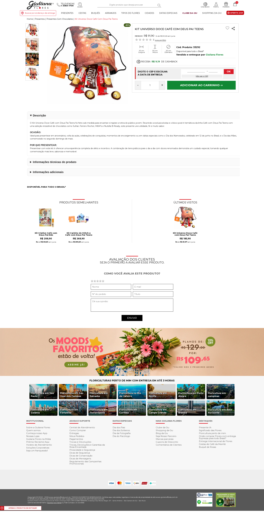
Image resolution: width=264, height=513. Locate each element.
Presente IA (205, 427)
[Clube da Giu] (132, 375)
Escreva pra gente (54, 503)
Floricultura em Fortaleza (69, 411)
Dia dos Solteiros (121, 430)
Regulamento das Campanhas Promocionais (85, 462)
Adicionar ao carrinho (200, 85)
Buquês (95, 13)
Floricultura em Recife (158, 395)
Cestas (82, 13)
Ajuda (79, 7)
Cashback (205, 7)
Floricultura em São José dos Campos (71, 395)
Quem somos (33, 430)
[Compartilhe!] (233, 28)
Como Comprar (77, 430)
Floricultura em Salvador (99, 395)
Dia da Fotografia (121, 433)
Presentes (67, 13)
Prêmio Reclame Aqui (37, 442)
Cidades (149, 13)
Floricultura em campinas (217, 395)
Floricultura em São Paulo (42, 395)
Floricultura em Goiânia (40, 411)
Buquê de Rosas (207, 447)
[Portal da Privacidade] (204, 496)
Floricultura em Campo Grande (158, 411)
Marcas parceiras (164, 439)
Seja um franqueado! (37, 450)
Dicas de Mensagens (80, 458)
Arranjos (110, 13)
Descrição (39, 115)
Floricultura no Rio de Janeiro (130, 395)
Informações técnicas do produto (54, 162)
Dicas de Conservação (80, 455)
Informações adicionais (48, 172)
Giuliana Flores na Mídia (38, 439)
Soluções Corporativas (37, 447)
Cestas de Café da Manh (212, 444)
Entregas (74, 433)
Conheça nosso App (36, 433)
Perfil (216, 7)
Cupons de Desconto (167, 442)
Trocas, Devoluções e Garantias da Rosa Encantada (87, 445)
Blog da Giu (162, 433)
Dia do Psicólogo (121, 436)
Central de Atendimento (82, 427)
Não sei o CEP (202, 76)
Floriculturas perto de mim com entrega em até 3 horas (132, 380)
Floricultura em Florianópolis (99, 411)
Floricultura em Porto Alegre (191, 395)
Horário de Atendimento (39, 444)
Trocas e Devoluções (80, 442)
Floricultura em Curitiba (128, 411)
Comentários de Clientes (169, 444)
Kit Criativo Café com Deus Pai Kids (46, 234)
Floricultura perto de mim (212, 433)
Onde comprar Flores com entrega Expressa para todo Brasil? (217, 437)
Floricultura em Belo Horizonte (220, 411)
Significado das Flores (210, 430)
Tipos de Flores (130, 13)
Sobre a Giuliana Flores (38, 427)
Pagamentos (76, 439)
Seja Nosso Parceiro (166, 436)
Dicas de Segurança (79, 452)
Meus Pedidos (76, 436)
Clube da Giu (189, 13)
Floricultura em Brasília (187, 411)
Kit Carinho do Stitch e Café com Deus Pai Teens (78, 234)
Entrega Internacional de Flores (215, 441)
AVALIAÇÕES (160, 40)
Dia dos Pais (119, 427)
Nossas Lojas (32, 436)
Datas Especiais (168, 13)
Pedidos (226, 7)
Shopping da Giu (212, 13)
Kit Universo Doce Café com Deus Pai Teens (185, 234)
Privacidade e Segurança (82, 450)
